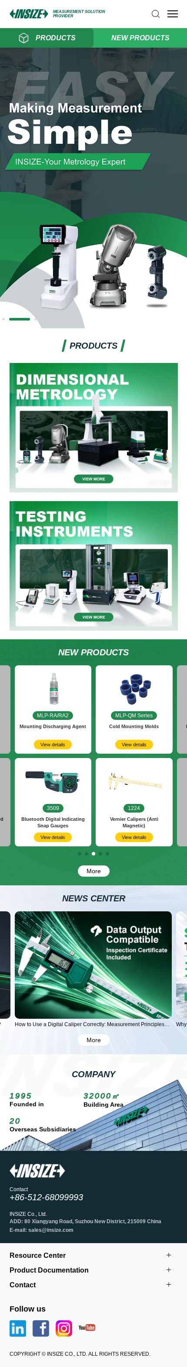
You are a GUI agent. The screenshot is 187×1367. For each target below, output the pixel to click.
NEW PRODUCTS (140, 38)
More (94, 871)
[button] (3, 319)
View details (52, 744)
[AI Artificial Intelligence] (93, 325)
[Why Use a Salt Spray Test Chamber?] (93, 965)
